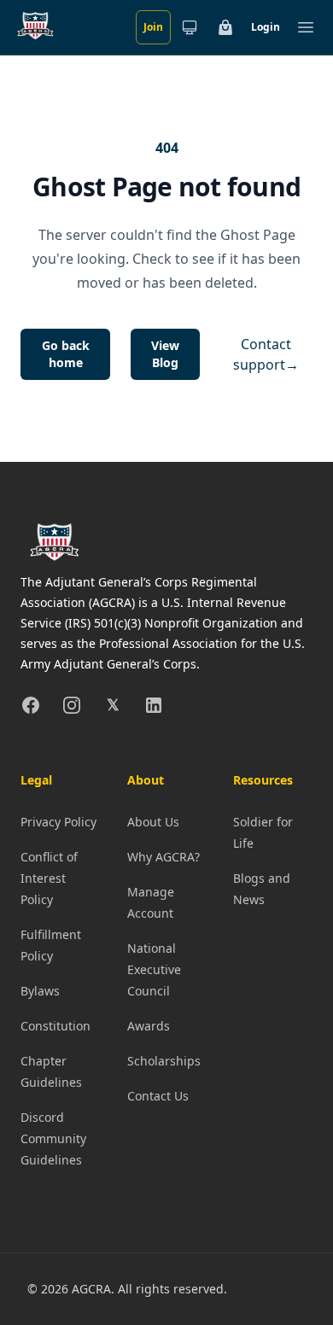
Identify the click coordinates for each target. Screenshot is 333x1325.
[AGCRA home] (35, 27)
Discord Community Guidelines (53, 1138)
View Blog (165, 354)
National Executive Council (154, 969)
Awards (148, 1026)
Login (265, 27)
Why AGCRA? (163, 857)
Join (153, 27)
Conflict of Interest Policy (49, 878)
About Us (153, 822)
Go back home (66, 354)
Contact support (266, 354)
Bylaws (40, 991)
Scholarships (164, 1061)
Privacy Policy (58, 822)
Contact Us (158, 1096)
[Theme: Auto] (189, 27)
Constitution (55, 1026)
